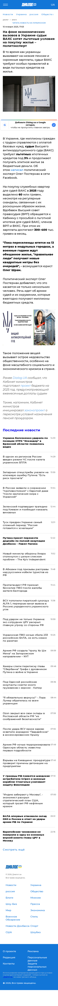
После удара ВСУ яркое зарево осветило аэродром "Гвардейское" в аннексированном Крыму (26, 732)
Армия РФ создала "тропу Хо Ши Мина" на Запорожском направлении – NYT (24, 653)
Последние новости (21, 430)
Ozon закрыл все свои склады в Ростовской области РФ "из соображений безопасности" (24, 716)
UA (53, 4)
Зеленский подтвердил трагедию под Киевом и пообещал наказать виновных (25, 509)
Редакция (9, 957)
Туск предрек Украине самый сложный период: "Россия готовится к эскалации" (22, 525)
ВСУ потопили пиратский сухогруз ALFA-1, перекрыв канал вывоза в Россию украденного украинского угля (26, 605)
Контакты (9, 963)
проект (26, 385)
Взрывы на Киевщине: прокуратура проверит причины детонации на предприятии (26, 763)
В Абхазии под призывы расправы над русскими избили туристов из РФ (26, 572)
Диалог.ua (7, 977)
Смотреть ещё (14, 849)
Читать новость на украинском (29, 23)
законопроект (34, 410)
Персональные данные (37, 959)
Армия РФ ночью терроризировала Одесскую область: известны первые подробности (26, 747)
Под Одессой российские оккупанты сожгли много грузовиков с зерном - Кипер (22, 685)
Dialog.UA (20, 378)
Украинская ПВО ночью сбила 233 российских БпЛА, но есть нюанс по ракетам (25, 637)
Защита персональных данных (37, 966)
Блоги (14, 19)
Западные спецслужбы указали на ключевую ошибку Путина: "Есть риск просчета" (25, 475)
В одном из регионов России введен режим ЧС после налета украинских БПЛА (24, 459)
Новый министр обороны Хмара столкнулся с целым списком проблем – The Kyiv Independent (24, 556)
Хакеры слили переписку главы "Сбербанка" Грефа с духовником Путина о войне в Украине (25, 669)
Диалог (6, 19)
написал (17, 170)
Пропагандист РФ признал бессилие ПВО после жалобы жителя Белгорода (22, 588)
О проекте (9, 951)
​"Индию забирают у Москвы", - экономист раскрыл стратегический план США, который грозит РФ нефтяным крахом (23, 800)
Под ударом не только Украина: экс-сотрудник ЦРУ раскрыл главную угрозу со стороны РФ (24, 622)
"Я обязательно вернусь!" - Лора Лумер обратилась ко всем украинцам (24, 700)
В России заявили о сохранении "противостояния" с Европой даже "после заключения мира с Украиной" (25, 492)
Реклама (33, 951)
